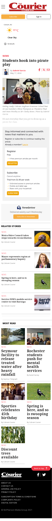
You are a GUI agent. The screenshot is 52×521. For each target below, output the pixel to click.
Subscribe (13, 16)
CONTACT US (7, 486)
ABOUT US (6, 483)
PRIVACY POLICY (8, 492)
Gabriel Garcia (19, 70)
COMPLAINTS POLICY (11, 500)
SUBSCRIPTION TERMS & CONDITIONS (18, 496)
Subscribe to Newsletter (26, 216)
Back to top (39, 468)
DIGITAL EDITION (9, 503)
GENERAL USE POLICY (11, 489)
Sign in (38, 16)
